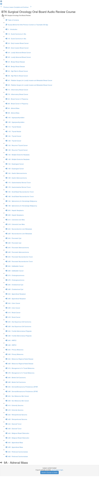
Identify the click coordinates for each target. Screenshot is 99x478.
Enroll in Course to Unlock (49, 472)
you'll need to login (57, 470)
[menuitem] (1, 4)
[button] (1, 2)
